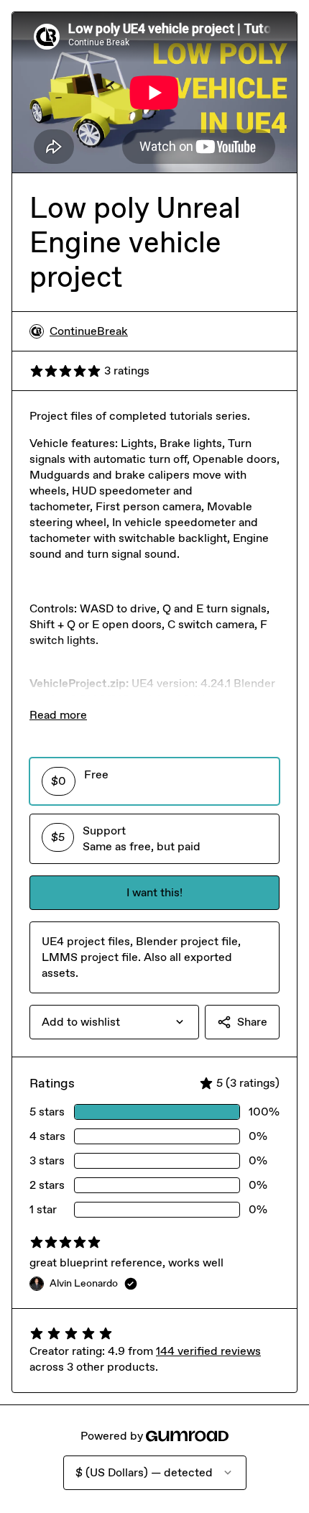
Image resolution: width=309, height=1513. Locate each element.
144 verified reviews (208, 1351)
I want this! (154, 892)
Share (252, 1022)
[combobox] (114, 1022)
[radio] (154, 781)
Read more (58, 715)
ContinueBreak (89, 331)
